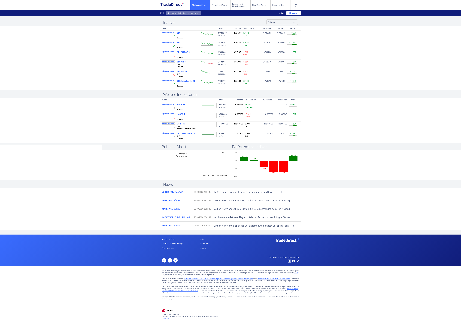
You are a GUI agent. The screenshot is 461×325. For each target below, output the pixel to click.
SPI (178, 42)
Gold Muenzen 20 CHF (187, 133)
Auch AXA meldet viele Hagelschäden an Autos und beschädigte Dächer (252, 217)
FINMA (296, 273)
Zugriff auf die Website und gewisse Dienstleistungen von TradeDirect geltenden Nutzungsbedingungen (218, 279)
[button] (296, 7)
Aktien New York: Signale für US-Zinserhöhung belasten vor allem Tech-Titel (254, 225)
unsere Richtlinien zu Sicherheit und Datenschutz (274, 279)
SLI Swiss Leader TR (186, 81)
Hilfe (202, 239)
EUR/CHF (181, 104)
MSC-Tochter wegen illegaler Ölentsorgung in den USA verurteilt (248, 192)
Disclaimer (165, 318)
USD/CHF (181, 114)
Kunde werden (278, 5)
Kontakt (281, 13)
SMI (178, 33)
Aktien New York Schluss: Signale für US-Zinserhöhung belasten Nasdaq (252, 200)
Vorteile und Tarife (219, 5)
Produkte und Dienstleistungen (239, 5)
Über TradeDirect (259, 5)
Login (294, 13)
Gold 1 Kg (181, 124)
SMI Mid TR (182, 71)
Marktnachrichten (199, 5)
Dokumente (204, 244)
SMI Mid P (181, 62)
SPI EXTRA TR (183, 52)
